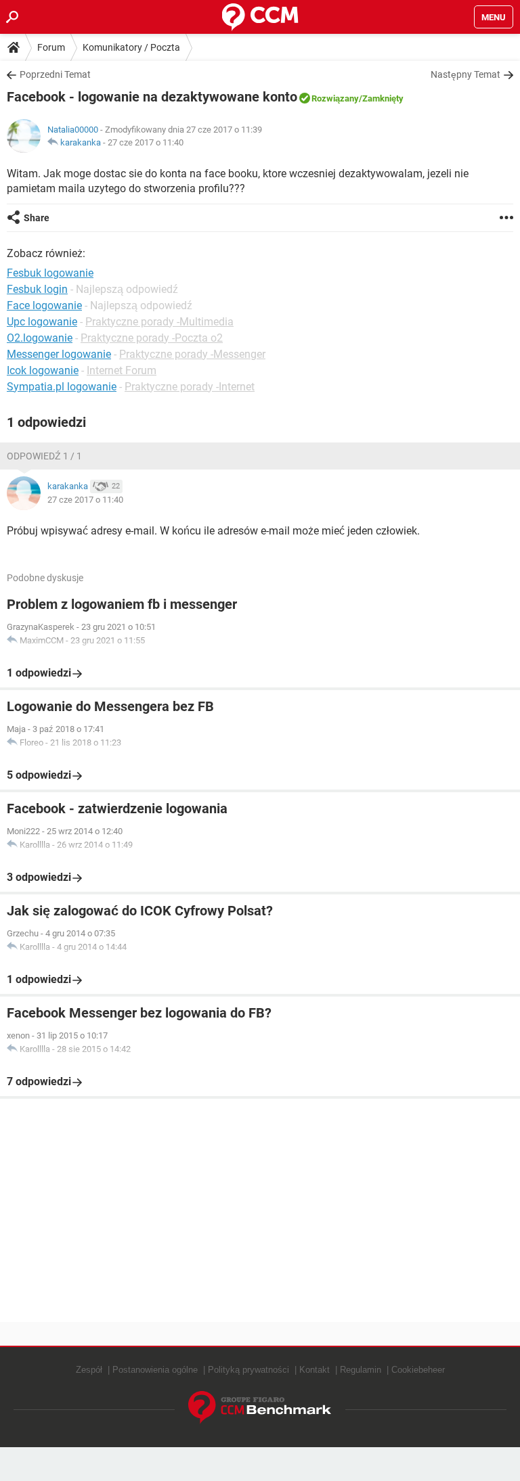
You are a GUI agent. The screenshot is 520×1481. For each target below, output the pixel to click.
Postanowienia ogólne (155, 1370)
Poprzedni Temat (55, 74)
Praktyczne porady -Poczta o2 (152, 338)
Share (36, 217)
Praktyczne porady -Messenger (192, 354)
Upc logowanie (42, 321)
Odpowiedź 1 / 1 (44, 456)
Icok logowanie (43, 370)
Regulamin (360, 1370)
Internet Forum (121, 370)
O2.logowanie (39, 338)
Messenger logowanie (59, 354)
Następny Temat (465, 74)
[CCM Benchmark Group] (260, 1407)
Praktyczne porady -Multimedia (159, 321)
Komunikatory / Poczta (131, 47)
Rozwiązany (335, 98)
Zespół (89, 1370)
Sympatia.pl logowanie (61, 386)
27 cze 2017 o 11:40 (145, 142)
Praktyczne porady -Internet (190, 386)
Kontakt (314, 1370)
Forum (51, 47)
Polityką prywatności (248, 1370)
